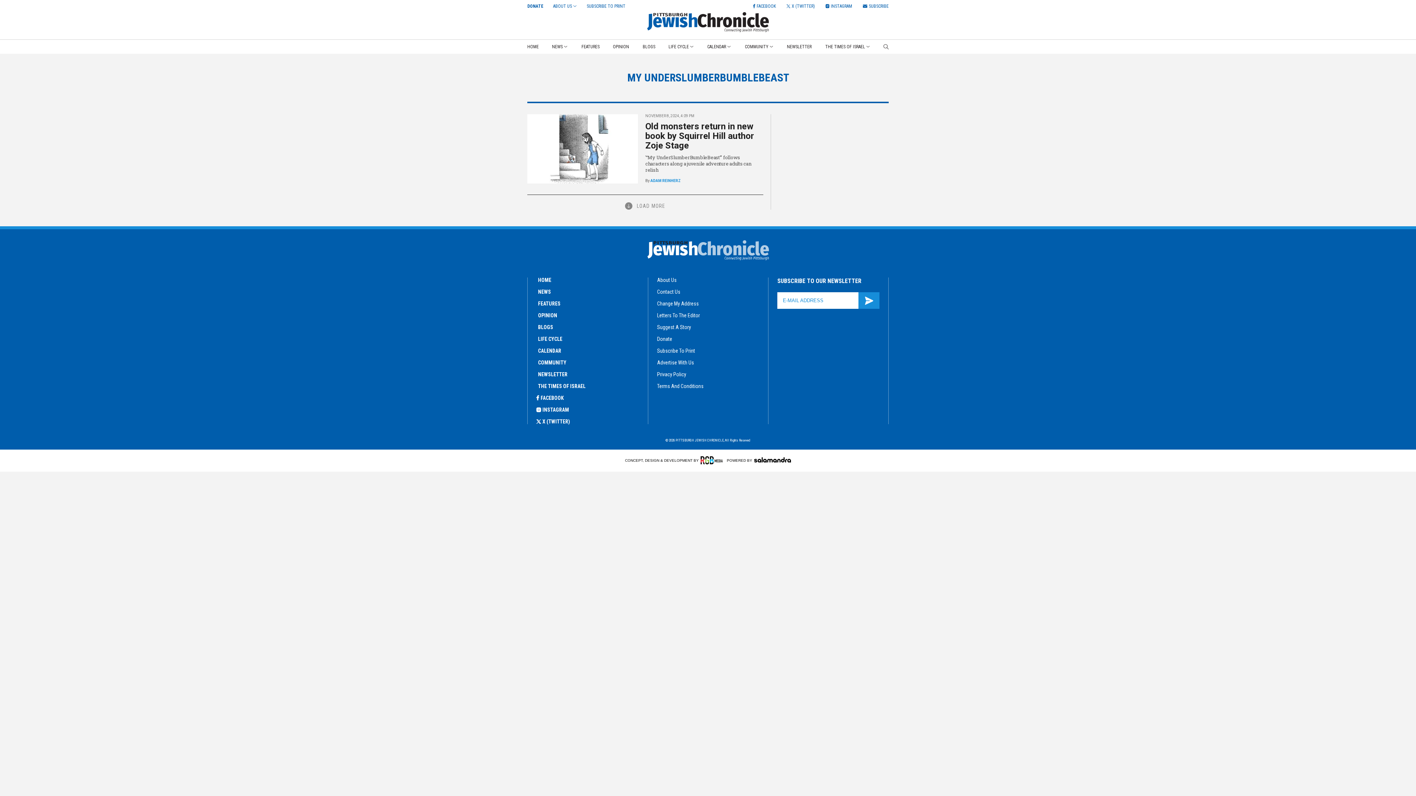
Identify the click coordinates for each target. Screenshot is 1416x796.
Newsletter (799, 46)
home (544, 280)
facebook (552, 398)
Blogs (649, 46)
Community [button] (756, 46)
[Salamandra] (772, 459)
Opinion (621, 46)
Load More (651, 206)
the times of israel (562, 386)
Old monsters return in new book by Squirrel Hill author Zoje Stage (699, 136)
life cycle (550, 339)
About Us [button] (562, 6)
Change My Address (678, 304)
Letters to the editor (678, 315)
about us (667, 280)
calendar (549, 351)
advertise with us (675, 363)
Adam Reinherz (665, 181)
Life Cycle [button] (679, 46)
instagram (555, 410)
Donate (535, 6)
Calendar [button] (716, 46)
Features (591, 46)
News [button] (557, 46)
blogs (545, 327)
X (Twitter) (556, 422)
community (552, 363)
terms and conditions (680, 386)
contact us (668, 292)
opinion (547, 315)
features (549, 304)
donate (664, 339)
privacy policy (671, 374)
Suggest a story (674, 327)
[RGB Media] (713, 460)
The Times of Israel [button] (845, 46)
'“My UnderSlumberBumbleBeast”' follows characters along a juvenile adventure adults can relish (698, 163)
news (544, 292)
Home (533, 46)
